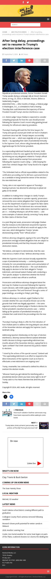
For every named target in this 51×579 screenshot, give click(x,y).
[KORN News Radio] (25, 15)
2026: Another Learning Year (13, 530)
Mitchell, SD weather (10, 499)
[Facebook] (23, 2)
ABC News (24, 54)
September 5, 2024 (11, 54)
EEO (3, 565)
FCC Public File (7, 563)
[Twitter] (28, 2)
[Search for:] (25, 24)
